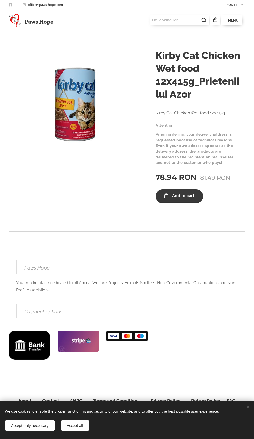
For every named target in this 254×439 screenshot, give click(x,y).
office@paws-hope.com (45, 4)
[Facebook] (10, 5)
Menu (233, 20)
